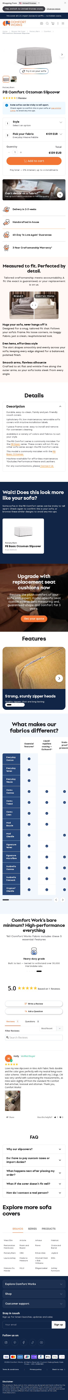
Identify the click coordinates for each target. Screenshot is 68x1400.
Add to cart (36, 161)
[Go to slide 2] (13, 79)
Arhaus (38, 1240)
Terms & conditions (11, 1369)
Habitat (55, 1240)
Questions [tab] (30, 1021)
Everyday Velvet (11, 769)
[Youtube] (41, 1342)
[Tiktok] (32, 1342)
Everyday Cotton (11, 758)
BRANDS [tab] (17, 1228)
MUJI (22, 1268)
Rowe (37, 1245)
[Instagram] (6, 1342)
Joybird (54, 1253)
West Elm (8, 1240)
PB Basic (15, 444)
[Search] (47, 23)
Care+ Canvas (10, 791)
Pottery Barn (10, 1253)
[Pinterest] (14, 1342)
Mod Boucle (9, 824)
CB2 (22, 1253)
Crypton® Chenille (11, 889)
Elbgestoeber (41, 1268)
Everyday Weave (11, 780)
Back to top (58, 1369)
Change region (53, 9)
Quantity (11, 146)
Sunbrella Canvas (11, 867)
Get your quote (34, 618)
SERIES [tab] (32, 1228)
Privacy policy (35, 1369)
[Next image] (62, 54)
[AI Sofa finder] (41, 23)
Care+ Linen (9, 813)
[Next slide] (59, 678)
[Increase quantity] (20, 152)
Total (58, 147)
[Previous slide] (9, 678)
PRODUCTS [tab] (49, 1228)
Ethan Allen (40, 1253)
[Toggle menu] (62, 23)
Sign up (58, 1324)
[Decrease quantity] (9, 152)
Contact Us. (47, 466)
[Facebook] (23, 1342)
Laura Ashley (9, 1258)
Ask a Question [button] (35, 1011)
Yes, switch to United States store (24, 8)
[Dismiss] (65, 3)
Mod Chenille (10, 835)
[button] (34, 123)
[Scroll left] (56, 900)
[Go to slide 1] (6, 79)
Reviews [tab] (10, 1021)
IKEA (53, 1258)
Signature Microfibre (11, 857)
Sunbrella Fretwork (11, 878)
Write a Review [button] (35, 1003)
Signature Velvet (11, 846)
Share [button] (11, 1117)
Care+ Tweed (9, 802)
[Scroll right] (62, 900)
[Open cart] (53, 23)
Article (23, 1240)
